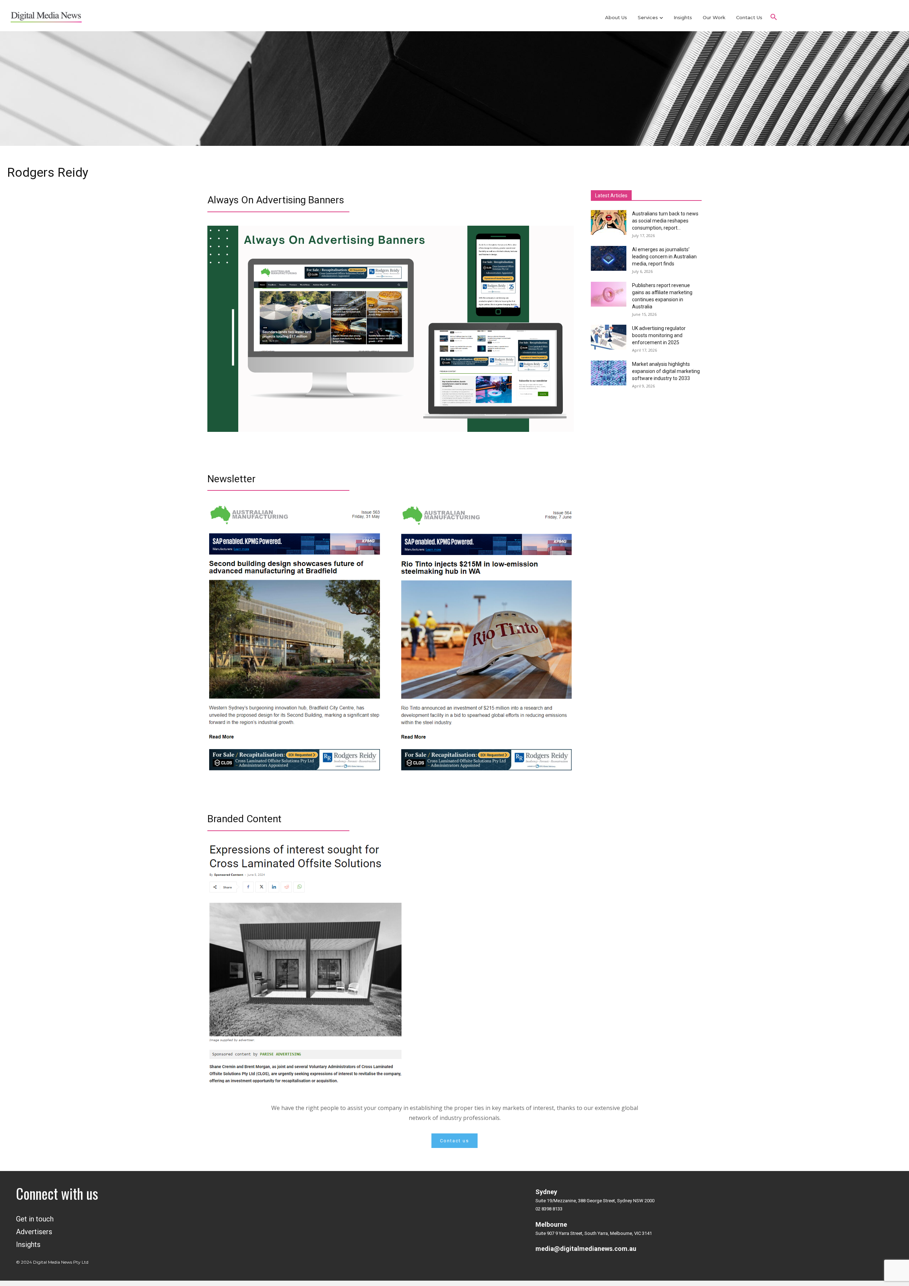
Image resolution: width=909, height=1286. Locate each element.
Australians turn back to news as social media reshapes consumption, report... (665, 221)
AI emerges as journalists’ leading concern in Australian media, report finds (664, 256)
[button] (773, 17)
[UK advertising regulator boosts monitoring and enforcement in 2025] (608, 337)
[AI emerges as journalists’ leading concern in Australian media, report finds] (608, 258)
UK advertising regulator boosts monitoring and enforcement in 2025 (659, 335)
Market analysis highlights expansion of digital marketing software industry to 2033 (666, 371)
